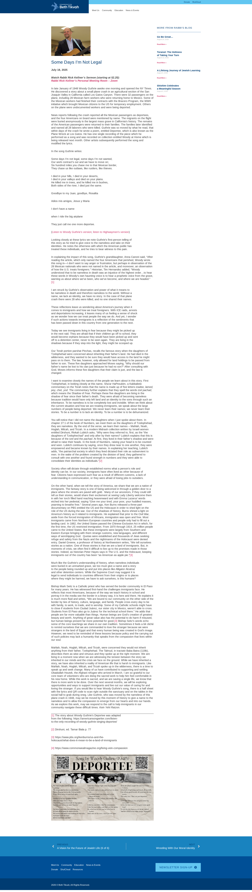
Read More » (161, 44)
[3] (131, 555)
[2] (100, 460)
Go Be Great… (165, 37)
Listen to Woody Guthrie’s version (71, 232)
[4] (115, 620)
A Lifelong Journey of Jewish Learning (178, 70)
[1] (52, 282)
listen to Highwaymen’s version (111, 232)
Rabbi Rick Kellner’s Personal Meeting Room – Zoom (84, 80)
